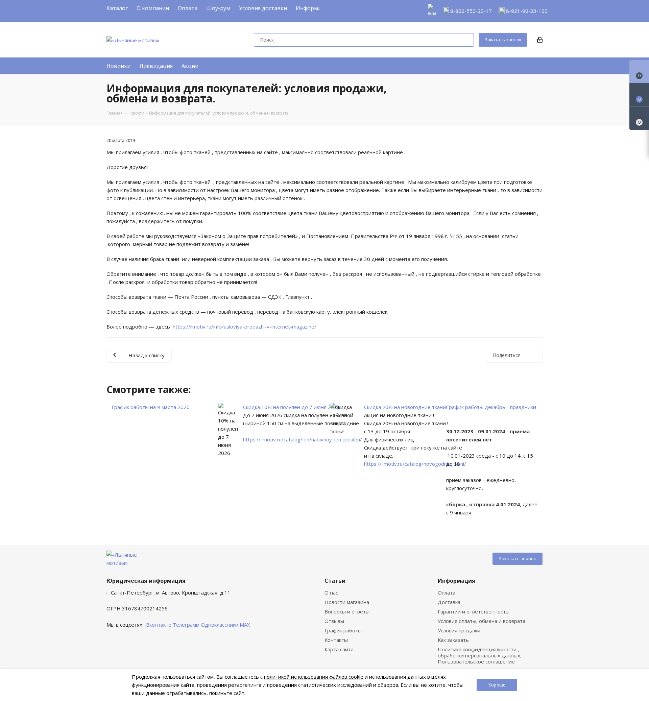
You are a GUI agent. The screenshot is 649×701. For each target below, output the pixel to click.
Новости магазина (346, 602)
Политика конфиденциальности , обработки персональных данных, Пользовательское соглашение (480, 655)
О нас (331, 592)
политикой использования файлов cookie (313, 676)
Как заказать (453, 639)
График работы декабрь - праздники (491, 407)
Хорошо (497, 685)
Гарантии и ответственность (473, 611)
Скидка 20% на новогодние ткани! (405, 407)
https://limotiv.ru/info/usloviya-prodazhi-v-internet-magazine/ (244, 326)
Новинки (118, 66)
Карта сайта (339, 649)
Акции (190, 66)
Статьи (334, 580)
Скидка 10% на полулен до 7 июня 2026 (291, 407)
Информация (456, 580)
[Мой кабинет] (540, 40)
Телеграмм (186, 624)
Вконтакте (158, 624)
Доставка (449, 602)
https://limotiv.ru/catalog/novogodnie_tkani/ (415, 463)
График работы (343, 630)
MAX (245, 624)
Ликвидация (156, 66)
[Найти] (466, 40)
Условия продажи (459, 630)
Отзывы (334, 621)
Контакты (336, 639)
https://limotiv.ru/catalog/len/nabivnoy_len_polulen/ (302, 439)
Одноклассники (219, 624)
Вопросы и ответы (346, 611)
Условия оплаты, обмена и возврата (481, 621)
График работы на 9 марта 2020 (151, 407)
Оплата (446, 592)
